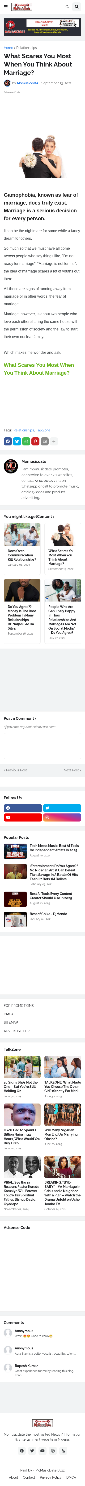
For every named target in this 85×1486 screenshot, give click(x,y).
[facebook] (23, 808)
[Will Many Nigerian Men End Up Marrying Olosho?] (62, 1115)
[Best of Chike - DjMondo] (15, 919)
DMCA (8, 1014)
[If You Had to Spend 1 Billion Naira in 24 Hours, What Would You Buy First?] (22, 1115)
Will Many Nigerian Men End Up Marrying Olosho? (61, 1134)
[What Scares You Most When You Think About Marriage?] (63, 534)
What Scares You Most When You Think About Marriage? (61, 557)
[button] (5, 7)
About (13, 1477)
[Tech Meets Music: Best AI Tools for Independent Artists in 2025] (15, 851)
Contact (29, 1477)
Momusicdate (33, 461)
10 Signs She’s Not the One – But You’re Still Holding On (21, 1086)
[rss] (63, 1451)
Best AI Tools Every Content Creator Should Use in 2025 (51, 896)
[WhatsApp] (26, 441)
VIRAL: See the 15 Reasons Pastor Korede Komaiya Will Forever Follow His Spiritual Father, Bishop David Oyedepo (21, 1193)
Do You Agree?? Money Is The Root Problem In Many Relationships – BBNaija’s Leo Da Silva (22, 617)
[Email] (45, 441)
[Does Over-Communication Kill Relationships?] (22, 534)
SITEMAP (11, 1022)
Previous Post (16, 770)
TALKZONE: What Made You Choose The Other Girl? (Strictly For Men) (62, 1086)
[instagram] (62, 817)
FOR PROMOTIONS (19, 1006)
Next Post (71, 770)
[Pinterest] (35, 441)
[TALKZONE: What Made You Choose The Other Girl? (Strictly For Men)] (62, 1067)
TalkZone (43, 430)
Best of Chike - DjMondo (48, 914)
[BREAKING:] (62, 1167)
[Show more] (54, 441)
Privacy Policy (51, 1477)
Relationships (26, 47)
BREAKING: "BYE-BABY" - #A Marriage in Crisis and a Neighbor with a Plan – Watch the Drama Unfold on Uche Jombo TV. (62, 1193)
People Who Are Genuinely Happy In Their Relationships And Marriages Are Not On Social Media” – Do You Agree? (62, 620)
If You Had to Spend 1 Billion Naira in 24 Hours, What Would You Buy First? (22, 1136)
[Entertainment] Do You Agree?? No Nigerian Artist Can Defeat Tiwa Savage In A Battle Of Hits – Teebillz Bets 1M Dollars (55, 872)
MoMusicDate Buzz (50, 1470)
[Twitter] (17, 441)
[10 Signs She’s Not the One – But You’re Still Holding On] (22, 1067)
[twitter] (62, 808)
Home (8, 47)
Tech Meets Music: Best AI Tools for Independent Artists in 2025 (54, 848)
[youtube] (23, 817)
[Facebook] (8, 441)
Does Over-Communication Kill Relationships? (22, 555)
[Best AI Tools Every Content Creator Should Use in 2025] (15, 899)
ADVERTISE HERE (18, 1031)
